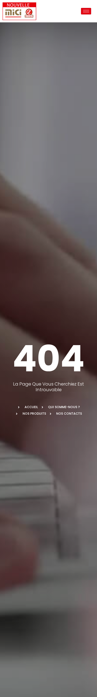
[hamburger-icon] (86, 11)
